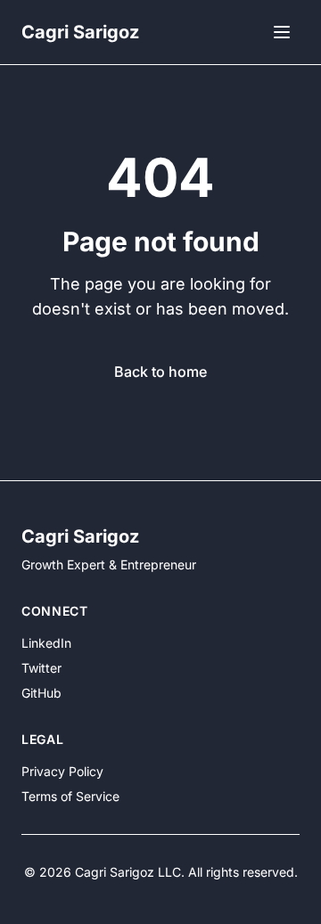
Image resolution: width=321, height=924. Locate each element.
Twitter (41, 667)
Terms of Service (70, 796)
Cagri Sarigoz (80, 32)
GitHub (41, 692)
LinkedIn (46, 642)
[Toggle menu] (282, 32)
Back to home (160, 371)
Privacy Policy (62, 771)
